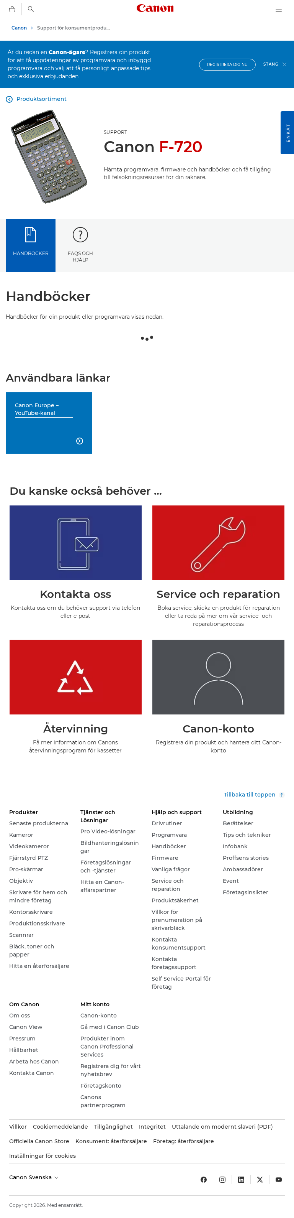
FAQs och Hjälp (80, 256)
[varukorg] (12, 9)
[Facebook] (204, 1180)
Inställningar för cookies (42, 1155)
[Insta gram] (222, 1180)
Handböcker (31, 253)
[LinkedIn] (241, 1180)
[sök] (31, 9)
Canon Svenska (31, 1177)
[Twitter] (260, 1180)
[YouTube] (279, 1180)
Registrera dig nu (227, 64)
